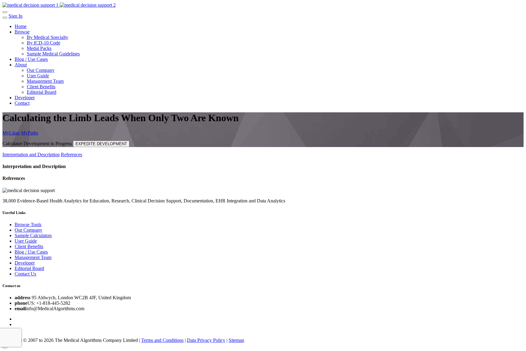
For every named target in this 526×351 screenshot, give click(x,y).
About (21, 64)
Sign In (16, 16)
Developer (25, 97)
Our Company (40, 70)
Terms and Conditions (162, 340)
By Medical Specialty (47, 37)
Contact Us (25, 273)
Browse (22, 31)
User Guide (38, 75)
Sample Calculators (33, 235)
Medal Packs (39, 48)
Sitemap (236, 340)
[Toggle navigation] (4, 12)
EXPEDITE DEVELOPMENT (101, 144)
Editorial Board (41, 92)
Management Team (45, 81)
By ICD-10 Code (43, 42)
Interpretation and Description (31, 154)
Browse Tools (28, 224)
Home (20, 26)
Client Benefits (41, 86)
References (71, 154)
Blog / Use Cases (31, 59)
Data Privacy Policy (206, 340)
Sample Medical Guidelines (53, 53)
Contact (22, 103)
